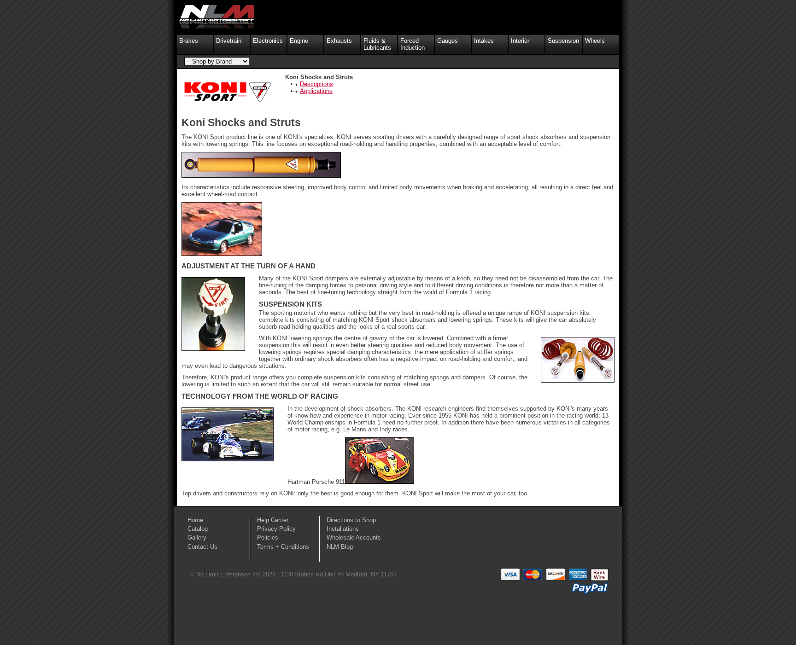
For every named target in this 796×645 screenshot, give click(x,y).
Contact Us (202, 546)
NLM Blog (340, 546)
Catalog (197, 528)
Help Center (272, 520)
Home (195, 520)
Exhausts (339, 40)
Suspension (563, 40)
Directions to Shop (351, 520)
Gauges (447, 40)
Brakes (188, 40)
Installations (343, 528)
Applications (316, 90)
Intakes (484, 40)
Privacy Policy (276, 528)
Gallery (196, 537)
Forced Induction (412, 44)
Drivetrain (228, 40)
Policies (267, 537)
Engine (299, 40)
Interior (520, 40)
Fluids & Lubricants (377, 44)
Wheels (595, 40)
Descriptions (316, 84)
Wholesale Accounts (354, 537)
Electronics (268, 40)
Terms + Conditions (283, 546)
